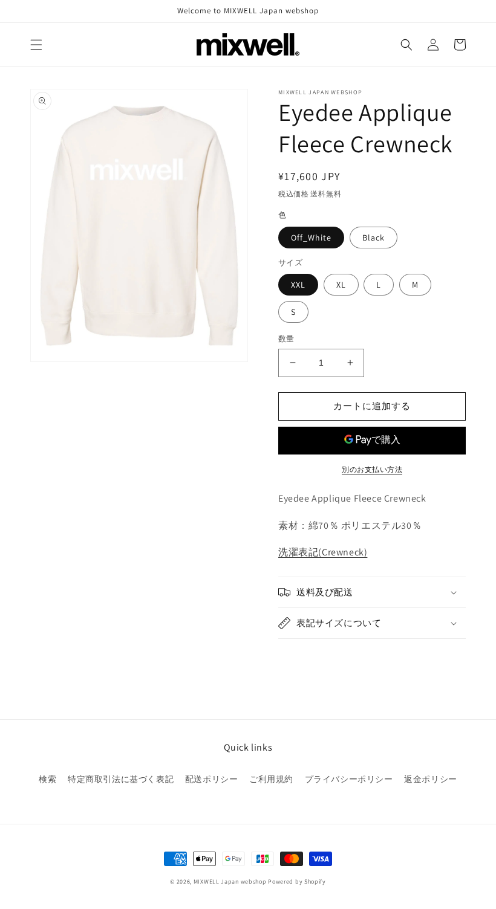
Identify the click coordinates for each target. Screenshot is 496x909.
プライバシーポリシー (349, 779)
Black (373, 237)
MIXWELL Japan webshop (230, 881)
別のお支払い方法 (372, 469)
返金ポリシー (430, 779)
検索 (47, 779)
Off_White (311, 237)
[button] (36, 44)
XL (341, 284)
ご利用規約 (271, 779)
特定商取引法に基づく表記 (121, 779)
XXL (298, 284)
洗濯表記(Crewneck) (322, 552)
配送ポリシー (211, 779)
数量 (286, 339)
